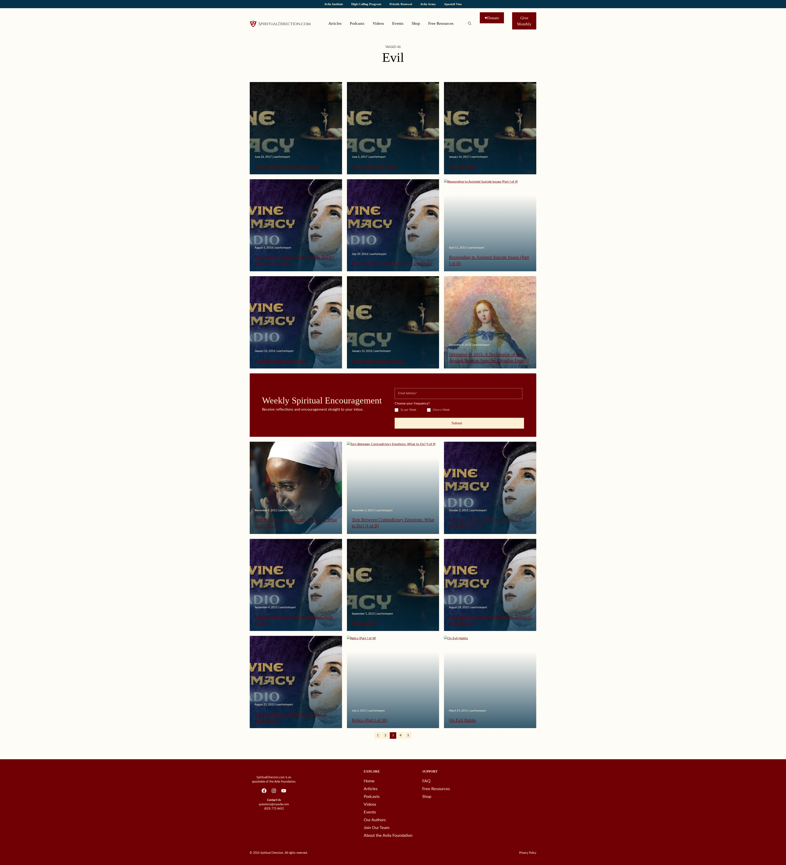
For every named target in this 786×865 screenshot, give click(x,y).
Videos (378, 23)
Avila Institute (333, 4)
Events (397, 23)
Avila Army (428, 4)
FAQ (426, 781)
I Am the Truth (462, 166)
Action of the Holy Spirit (374, 166)
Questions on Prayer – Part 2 (281, 360)
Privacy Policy (527, 852)
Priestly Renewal (401, 4)
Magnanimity (364, 622)
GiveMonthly (524, 21)
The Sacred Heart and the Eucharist (287, 166)
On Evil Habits (462, 720)
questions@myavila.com (274, 804)
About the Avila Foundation (388, 835)
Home (369, 781)
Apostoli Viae (453, 4)
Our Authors (375, 820)
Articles (335, 23)
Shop (416, 23)
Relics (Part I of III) (370, 720)
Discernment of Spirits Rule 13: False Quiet (392, 263)
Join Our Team (376, 828)
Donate (492, 18)
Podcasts (357, 23)
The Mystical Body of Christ (378, 360)
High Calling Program (366, 4)
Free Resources (441, 23)
